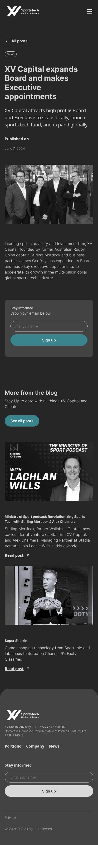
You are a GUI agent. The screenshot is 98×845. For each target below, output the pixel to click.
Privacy (10, 817)
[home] (22, 11)
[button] (88, 11)
